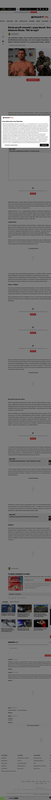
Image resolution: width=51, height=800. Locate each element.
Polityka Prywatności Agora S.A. (33, 142)
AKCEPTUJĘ (44, 145)
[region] (25, 132)
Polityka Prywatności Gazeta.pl (19, 142)
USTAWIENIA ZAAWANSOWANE (11, 145)
